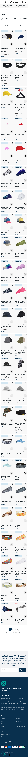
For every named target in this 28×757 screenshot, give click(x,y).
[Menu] (2, 2)
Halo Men (14, 18)
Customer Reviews (20, 726)
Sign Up (23, 670)
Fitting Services (5, 736)
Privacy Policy (10, 752)
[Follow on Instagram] (6, 741)
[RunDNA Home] (14, 2)
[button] (20, 26)
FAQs (2, 721)
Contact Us (3, 718)
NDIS (2, 731)
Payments (3, 723)
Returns (3, 729)
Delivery (3, 726)
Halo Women (5, 18)
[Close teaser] (10, 755)
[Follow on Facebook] (2, 741)
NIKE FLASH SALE (20, 6)
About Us (18, 718)
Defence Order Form (6, 734)
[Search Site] (5, 2)
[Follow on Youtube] (10, 741)
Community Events (20, 723)
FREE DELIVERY (7, 6)
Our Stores (18, 721)
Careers (17, 729)
